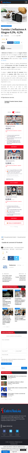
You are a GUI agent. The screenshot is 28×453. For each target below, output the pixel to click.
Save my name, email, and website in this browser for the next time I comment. (13, 360)
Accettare (23, 450)
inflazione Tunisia (5, 249)
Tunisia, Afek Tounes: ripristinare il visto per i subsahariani (20, 278)
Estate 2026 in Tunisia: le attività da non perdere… (16, 394)
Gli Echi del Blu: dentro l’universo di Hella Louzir (17, 388)
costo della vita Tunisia (8, 247)
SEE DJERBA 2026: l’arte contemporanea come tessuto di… (17, 376)
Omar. (16, 443)
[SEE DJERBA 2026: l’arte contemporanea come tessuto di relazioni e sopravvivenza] (7, 293)
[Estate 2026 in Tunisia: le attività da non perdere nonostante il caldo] (4, 395)
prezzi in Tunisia (19, 249)
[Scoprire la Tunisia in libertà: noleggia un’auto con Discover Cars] (20, 311)
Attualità (3, 25)
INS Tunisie (12, 249)
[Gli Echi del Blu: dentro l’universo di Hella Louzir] (4, 389)
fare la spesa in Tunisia (19, 247)
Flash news (9, 25)
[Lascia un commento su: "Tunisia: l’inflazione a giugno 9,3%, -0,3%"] (6, 39)
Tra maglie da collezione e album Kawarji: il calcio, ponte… (16, 382)
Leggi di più (14, 451)
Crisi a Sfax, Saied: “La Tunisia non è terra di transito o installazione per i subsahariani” (7, 278)
